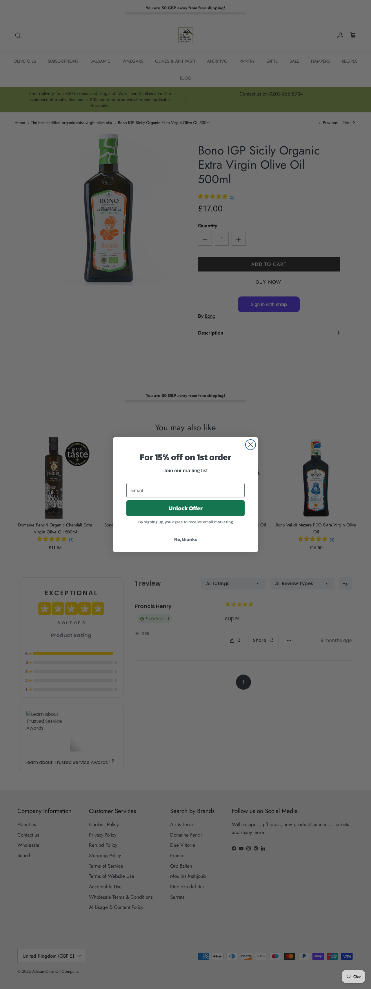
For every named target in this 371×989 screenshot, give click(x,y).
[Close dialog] (250, 445)
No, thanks (185, 539)
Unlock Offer (186, 508)
